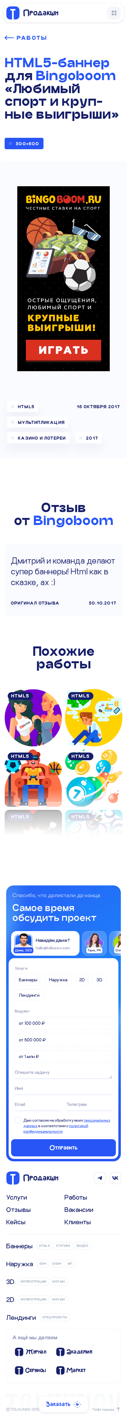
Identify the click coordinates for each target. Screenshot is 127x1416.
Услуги (21, 968)
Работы (32, 38)
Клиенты (77, 1221)
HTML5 (26, 406)
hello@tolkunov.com (53, 948)
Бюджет (22, 1011)
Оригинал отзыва (35, 603)
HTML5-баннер (57, 62)
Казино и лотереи (42, 438)
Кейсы (16, 1221)
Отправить (64, 1147)
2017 (92, 438)
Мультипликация (41, 422)
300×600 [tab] (27, 144)
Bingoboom (76, 75)
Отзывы (18, 1209)
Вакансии (78, 1209)
